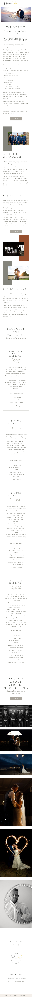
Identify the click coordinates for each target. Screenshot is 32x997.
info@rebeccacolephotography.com (16, 978)
